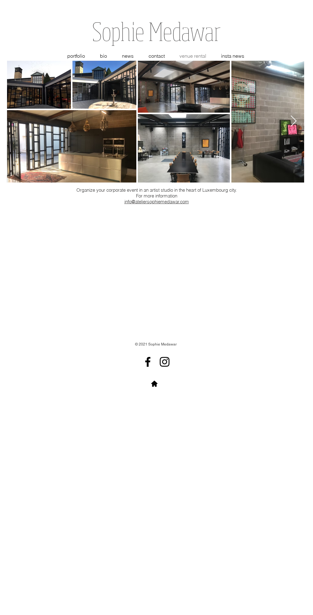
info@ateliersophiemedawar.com (156, 201)
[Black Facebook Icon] (147, 361)
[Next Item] (293, 121)
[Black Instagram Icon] (164, 361)
